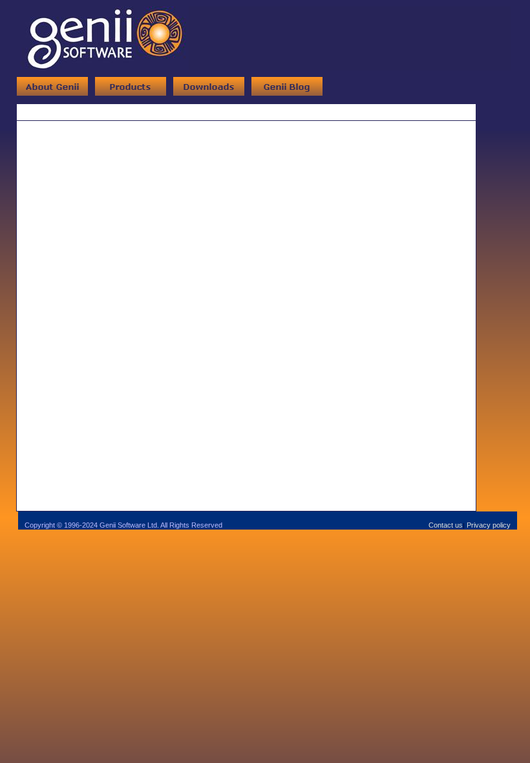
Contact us (446, 525)
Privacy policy (489, 525)
